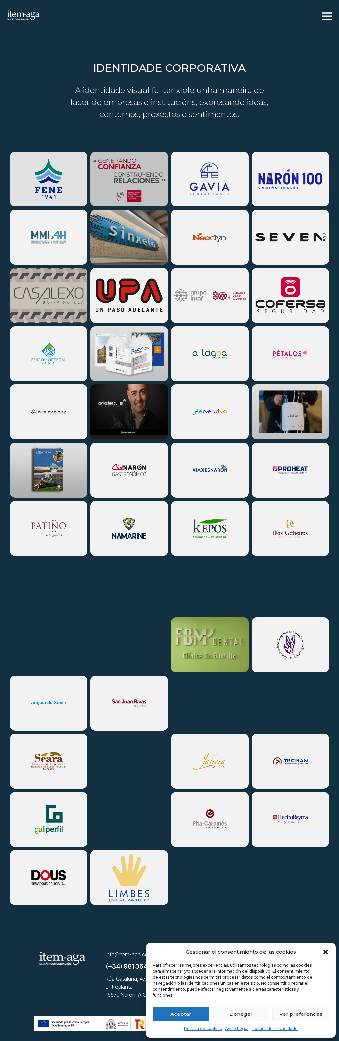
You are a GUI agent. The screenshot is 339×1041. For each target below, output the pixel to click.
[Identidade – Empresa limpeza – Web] (129, 877)
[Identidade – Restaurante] (290, 528)
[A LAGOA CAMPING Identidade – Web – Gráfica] (210, 353)
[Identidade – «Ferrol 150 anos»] (210, 877)
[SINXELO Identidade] (129, 237)
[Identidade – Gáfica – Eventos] (129, 470)
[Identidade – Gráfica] (210, 411)
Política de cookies (203, 1028)
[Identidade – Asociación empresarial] (48, 761)
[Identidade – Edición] (129, 644)
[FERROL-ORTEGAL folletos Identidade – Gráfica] (48, 353)
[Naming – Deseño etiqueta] (290, 411)
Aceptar (180, 1014)
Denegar (241, 1014)
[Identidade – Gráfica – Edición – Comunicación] (210, 761)
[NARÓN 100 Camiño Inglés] (290, 179)
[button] (325, 952)
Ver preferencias (300, 1014)
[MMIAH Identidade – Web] (48, 237)
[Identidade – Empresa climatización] (48, 411)
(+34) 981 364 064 (134, 966)
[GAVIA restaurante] (210, 179)
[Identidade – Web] (48, 528)
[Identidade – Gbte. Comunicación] (48, 295)
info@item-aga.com (129, 954)
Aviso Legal (236, 1028)
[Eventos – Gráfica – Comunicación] (48, 703)
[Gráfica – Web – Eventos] (290, 819)
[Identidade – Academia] (210, 819)
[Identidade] (290, 353)
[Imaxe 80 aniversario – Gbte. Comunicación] (210, 295)
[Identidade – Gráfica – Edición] (48, 470)
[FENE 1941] (48, 179)
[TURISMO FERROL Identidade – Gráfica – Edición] (129, 353)
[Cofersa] (290, 295)
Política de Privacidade (275, 1028)
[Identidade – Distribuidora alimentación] (48, 877)
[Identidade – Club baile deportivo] (129, 295)
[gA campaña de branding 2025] (129, 179)
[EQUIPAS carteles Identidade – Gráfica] (290, 644)
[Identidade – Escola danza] (290, 237)
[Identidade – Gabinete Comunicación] (129, 411)
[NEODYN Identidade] (210, 237)
